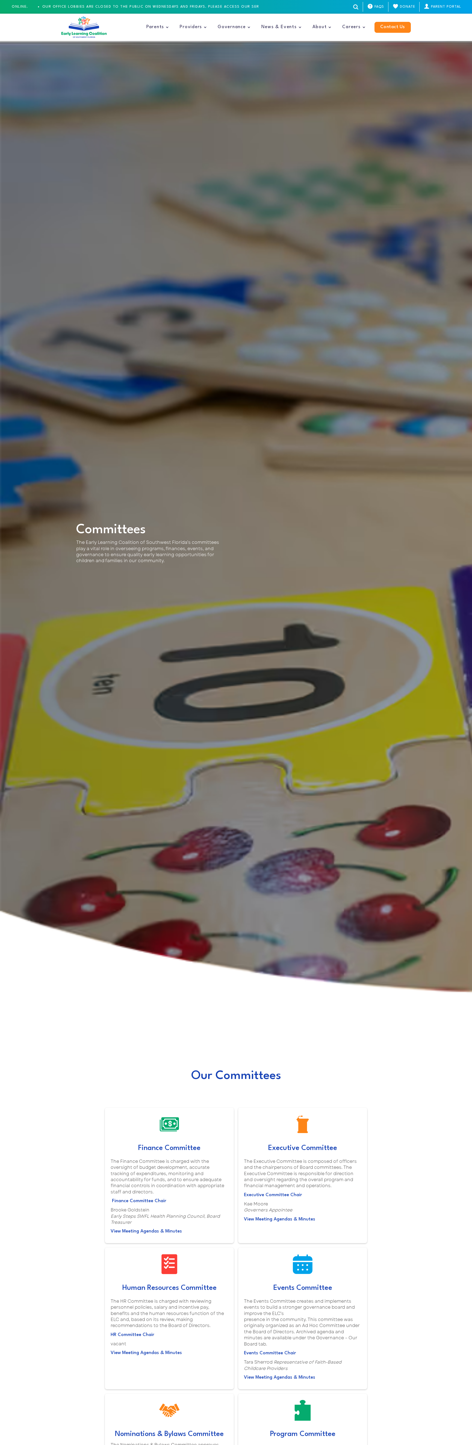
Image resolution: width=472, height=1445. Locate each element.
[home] (84, 27)
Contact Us (392, 27)
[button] (157, 27)
